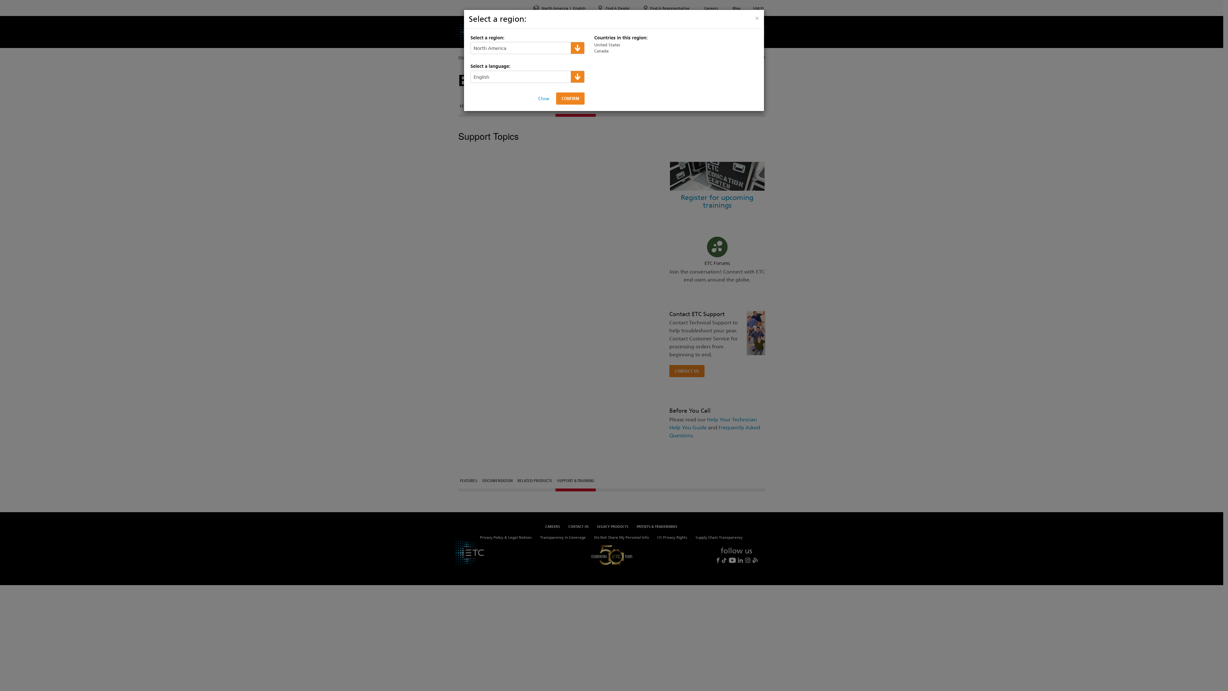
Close (543, 98)
